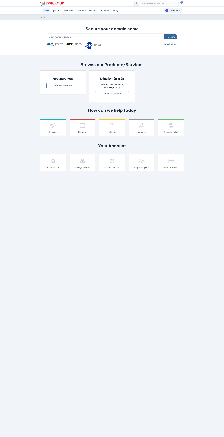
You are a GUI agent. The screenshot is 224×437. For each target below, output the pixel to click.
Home (46, 10)
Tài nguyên (141, 132)
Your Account (53, 167)
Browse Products (63, 85)
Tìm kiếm (170, 37)
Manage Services (82, 167)
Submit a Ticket (171, 132)
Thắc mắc (81, 10)
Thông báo (69, 10)
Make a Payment (171, 167)
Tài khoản (172, 10)
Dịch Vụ (55, 10)
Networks (93, 10)
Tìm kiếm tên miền (112, 93)
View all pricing (170, 44)
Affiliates (105, 10)
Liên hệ (115, 10)
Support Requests (141, 167)
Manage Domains (112, 167)
